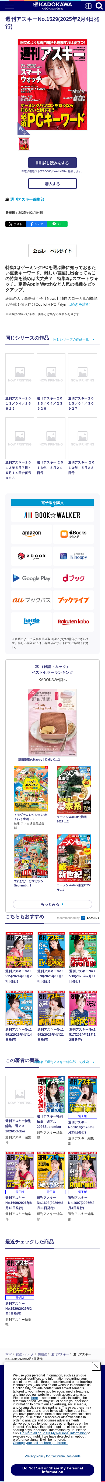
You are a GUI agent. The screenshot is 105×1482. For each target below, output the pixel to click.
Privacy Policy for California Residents (52, 1456)
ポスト (17, 224)
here (34, 1397)
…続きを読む (78, 304)
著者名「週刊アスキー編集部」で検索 (61, 1062)
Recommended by (68, 917)
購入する (52, 184)
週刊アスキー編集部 (27, 199)
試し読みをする (56, 163)
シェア (38, 224)
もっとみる (50, 904)
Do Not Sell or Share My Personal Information (53, 1433)
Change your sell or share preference (40, 1442)
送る (59, 224)
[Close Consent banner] (96, 1366)
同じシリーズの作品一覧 (71, 339)
